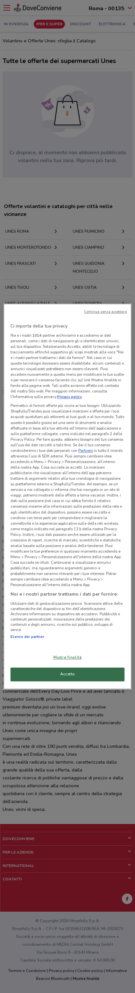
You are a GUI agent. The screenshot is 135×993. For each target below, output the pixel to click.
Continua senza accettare (105, 311)
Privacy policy (69, 397)
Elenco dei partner (27, 636)
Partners (85, 450)
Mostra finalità (67, 657)
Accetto (67, 674)
